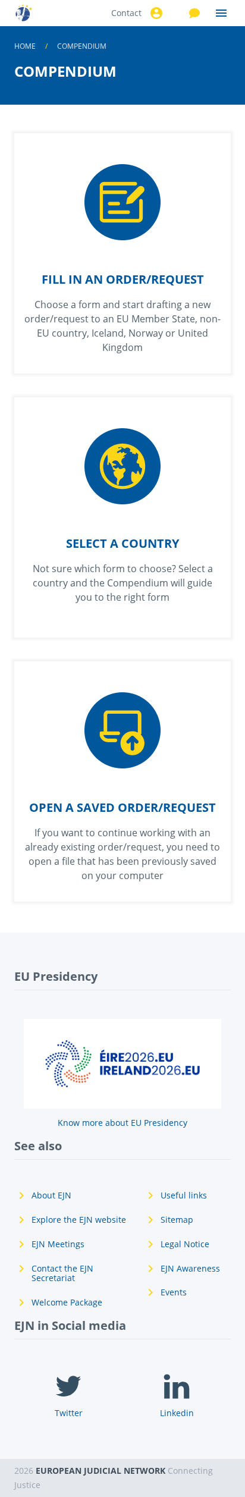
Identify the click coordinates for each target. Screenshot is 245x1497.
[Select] (122, 517)
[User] (154, 13)
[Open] (122, 781)
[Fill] (122, 253)
